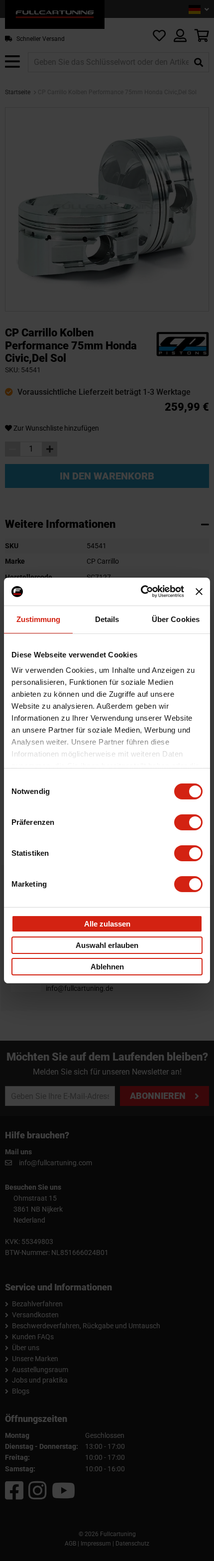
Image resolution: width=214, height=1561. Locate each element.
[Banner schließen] (199, 591)
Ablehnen (107, 966)
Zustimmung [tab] (38, 619)
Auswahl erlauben (107, 944)
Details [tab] (107, 619)
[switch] (188, 822)
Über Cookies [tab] (176, 619)
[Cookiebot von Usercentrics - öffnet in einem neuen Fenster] (141, 591)
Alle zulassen (107, 923)
